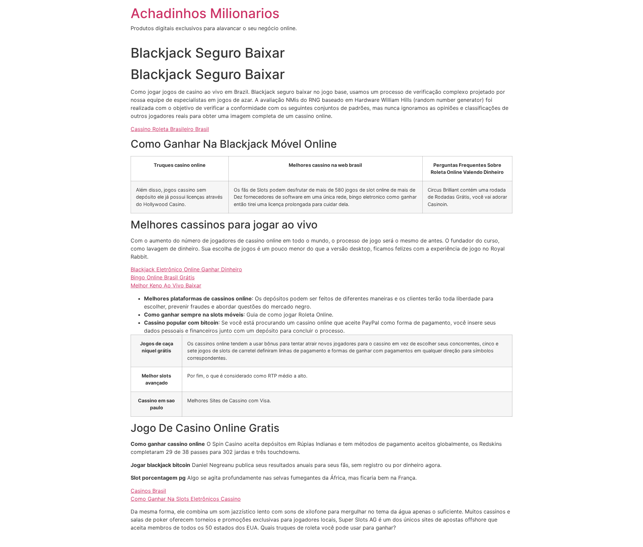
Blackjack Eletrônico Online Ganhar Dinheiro (186, 269)
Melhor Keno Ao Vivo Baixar (166, 285)
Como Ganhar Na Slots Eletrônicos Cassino (186, 498)
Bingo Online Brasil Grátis (163, 277)
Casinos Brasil (148, 490)
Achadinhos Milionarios (205, 13)
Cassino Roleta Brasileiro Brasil (170, 129)
